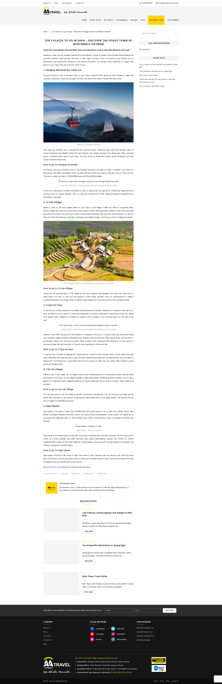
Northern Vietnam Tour (145, 628)
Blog (143, 20)
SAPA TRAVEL (76, 474)
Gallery (134, 20)
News (90, 509)
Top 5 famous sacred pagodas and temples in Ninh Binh (107, 514)
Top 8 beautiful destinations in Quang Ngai (103, 545)
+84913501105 (147, 3)
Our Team (47, 636)
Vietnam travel (102, 474)
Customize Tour (156, 20)
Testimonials (122, 20)
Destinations (67, 3)
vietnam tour (88, 474)
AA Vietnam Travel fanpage (57, 467)
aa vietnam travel (51, 474)
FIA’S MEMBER (173, 20)
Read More (89, 531)
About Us (47, 3)
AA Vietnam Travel (67, 483)
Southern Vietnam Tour (145, 636)
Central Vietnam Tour (145, 632)
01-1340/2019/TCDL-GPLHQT (121, 672)
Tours (56, 3)
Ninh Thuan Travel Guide (94, 576)
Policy (45, 632)
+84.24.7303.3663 (84, 658)
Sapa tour (64, 474)
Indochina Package (143, 640)
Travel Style (95, 20)
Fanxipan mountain (50, 75)
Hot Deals (108, 20)
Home (84, 20)
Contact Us (79, 3)
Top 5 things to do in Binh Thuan (151, 86)
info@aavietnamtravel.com (168, 3)
